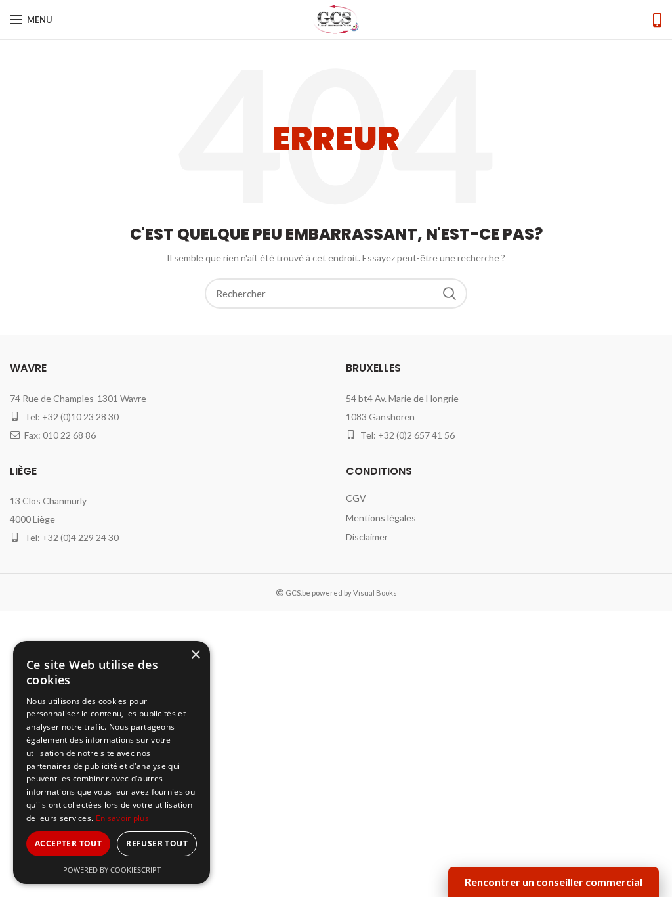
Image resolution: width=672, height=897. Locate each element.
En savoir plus (122, 817)
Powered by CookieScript (112, 870)
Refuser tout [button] (157, 843)
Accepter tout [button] (68, 843)
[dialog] (111, 762)
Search (449, 293)
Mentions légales (381, 517)
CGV (356, 498)
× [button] (195, 655)
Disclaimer (367, 536)
